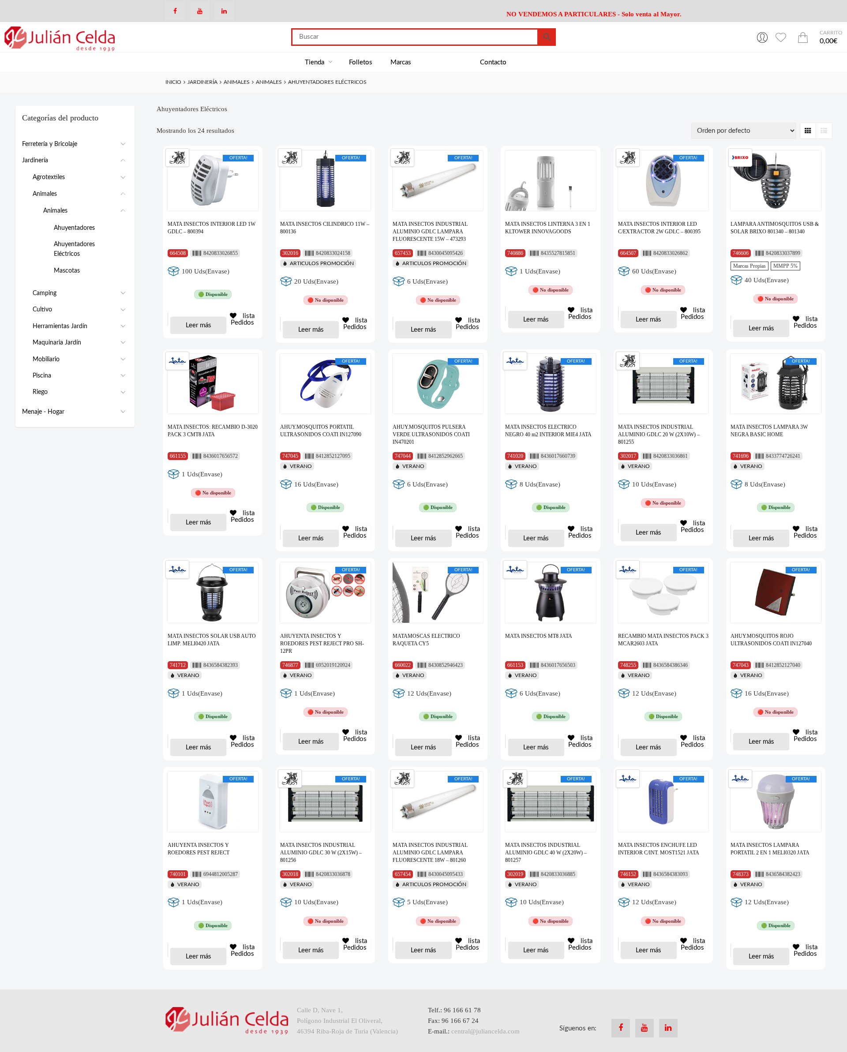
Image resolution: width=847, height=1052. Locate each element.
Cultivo (42, 310)
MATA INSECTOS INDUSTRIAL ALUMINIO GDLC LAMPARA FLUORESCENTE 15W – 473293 (430, 231)
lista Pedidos (243, 319)
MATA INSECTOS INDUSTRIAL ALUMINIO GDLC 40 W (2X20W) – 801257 (546, 852)
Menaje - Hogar (43, 412)
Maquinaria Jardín (57, 343)
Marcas (400, 62)
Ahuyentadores (74, 228)
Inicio (173, 82)
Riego (40, 392)
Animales (237, 82)
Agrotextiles (49, 177)
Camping (44, 293)
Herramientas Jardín (60, 326)
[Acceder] (762, 37)
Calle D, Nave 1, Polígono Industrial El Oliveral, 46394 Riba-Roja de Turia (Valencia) (347, 1021)
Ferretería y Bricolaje (49, 144)
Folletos (360, 62)
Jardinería (202, 82)
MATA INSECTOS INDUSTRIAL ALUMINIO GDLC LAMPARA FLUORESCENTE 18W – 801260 (430, 852)
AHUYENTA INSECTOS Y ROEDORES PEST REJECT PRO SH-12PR (322, 643)
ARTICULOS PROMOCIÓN (322, 263)
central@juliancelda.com (485, 1031)
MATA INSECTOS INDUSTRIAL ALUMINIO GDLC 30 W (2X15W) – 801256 (321, 852)
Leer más (198, 325)
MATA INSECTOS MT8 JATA (538, 636)
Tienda (315, 62)
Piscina (42, 376)
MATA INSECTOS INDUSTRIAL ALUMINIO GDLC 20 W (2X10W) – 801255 (659, 434)
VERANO (301, 466)
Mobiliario (46, 359)
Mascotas (67, 271)
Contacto (493, 62)
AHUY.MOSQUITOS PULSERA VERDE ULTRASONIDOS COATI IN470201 (431, 434)
